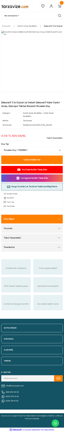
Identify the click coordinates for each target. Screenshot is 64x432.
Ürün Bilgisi (9, 219)
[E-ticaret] (32, 430)
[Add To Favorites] (32, 193)
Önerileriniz (9, 247)
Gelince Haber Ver (32, 160)
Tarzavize (27, 120)
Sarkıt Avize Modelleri (32, 113)
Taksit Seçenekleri (12, 238)
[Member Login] (51, 6)
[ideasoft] (15, 429)
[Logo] (15, 6)
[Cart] (60, 6)
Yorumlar (8, 228)
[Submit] (58, 378)
